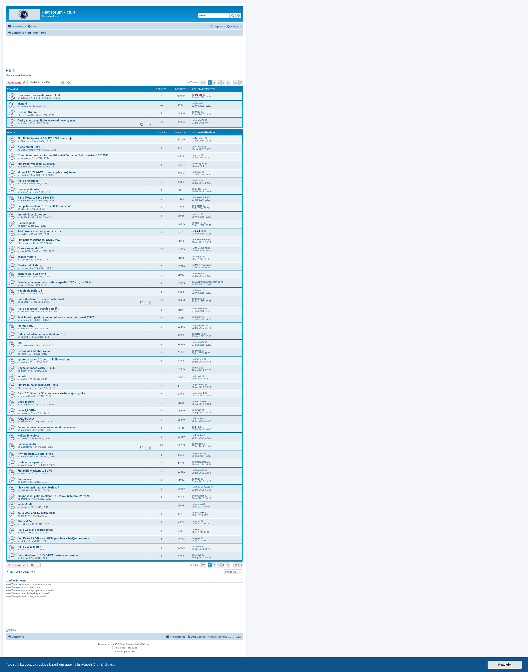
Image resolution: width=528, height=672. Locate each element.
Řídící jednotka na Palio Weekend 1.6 (41, 334)
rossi (197, 155)
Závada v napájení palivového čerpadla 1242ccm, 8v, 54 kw (55, 282)
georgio (24, 507)
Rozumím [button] (504, 664)
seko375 (199, 189)
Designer (199, 163)
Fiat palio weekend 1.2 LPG (35, 470)
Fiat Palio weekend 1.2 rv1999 (36, 163)
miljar (197, 112)
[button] (203, 82)
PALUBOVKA (26, 418)
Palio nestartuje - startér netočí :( (38, 308)
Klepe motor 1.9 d (29, 146)
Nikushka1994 (28, 311)
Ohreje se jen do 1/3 (30, 248)
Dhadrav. (25, 141)
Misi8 (23, 183)
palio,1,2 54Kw (27, 410)
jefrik (197, 529)
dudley (24, 123)
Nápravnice (25, 479)
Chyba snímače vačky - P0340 (36, 368)
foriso (23, 293)
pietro (198, 103)
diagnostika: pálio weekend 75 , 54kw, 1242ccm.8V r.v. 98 (54, 496)
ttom (197, 427)
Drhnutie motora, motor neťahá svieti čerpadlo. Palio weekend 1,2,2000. (63, 155)
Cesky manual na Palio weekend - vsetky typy (46, 120)
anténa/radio (25, 504)
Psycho (199, 418)
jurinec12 (29, 388)
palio (23, 226)
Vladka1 (199, 146)
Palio (10, 70)
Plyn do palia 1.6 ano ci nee (35, 453)
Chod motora (26, 401)
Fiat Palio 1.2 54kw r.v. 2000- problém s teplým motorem (53, 538)
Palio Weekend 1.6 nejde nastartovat (41, 299)
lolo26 (23, 106)
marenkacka (27, 200)
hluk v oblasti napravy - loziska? (38, 487)
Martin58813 (27, 251)
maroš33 (25, 430)
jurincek (24, 490)
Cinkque (199, 359)
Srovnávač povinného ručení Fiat (39, 95)
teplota (22, 376)
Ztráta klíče (25, 521)
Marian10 (199, 470)
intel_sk (199, 231)
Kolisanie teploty (28, 435)
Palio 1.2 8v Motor (29, 546)
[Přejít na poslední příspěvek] (204, 95)
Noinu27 (29, 115)
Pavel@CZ (26, 268)
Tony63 (24, 259)
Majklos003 (26, 447)
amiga (198, 410)
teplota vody (25, 325)
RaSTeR (25, 217)
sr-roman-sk (27, 345)
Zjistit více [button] (108, 664)
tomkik (24, 328)
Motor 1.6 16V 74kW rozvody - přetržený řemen (47, 172)
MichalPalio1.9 (28, 149)
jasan (27, 243)
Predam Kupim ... (29, 112)
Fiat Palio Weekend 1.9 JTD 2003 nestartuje (45, 138)
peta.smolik (24, 75)
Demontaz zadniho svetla (34, 351)
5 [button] (228, 82)
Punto (57, 98)
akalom (24, 276)
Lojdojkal (25, 524)
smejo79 (25, 192)
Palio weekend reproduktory (35, 529)
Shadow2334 (27, 175)
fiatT (23, 285)
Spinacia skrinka (28, 189)
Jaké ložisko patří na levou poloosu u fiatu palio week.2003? (56, 317)
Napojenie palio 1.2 (30, 290)
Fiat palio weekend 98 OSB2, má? (39, 239)
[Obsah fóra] (24, 13)
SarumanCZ (27, 166)
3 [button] (218, 82)
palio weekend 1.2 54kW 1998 (36, 512)
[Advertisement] (124, 51)
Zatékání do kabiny (30, 265)
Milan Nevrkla (202, 265)
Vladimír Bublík (202, 487)
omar (197, 521)
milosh (24, 98)
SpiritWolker (201, 239)
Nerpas (24, 158)
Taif (22, 549)
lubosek (24, 302)
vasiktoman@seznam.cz (207, 282)
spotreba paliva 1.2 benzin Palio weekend (44, 359)
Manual (22, 103)
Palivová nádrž (27, 444)
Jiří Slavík (26, 421)
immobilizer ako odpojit (33, 214)
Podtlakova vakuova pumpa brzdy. (39, 231)
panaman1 (200, 325)
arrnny (24, 320)
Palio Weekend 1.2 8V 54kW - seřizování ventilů (48, 555)
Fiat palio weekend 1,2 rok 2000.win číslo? (45, 206)
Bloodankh (200, 308)
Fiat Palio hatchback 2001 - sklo (38, 384)
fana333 (199, 453)
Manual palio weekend (32, 273)
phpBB (114, 644)
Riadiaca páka (26, 223)
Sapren (24, 209)
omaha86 (199, 120)
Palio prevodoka (28, 180)
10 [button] (236, 82)
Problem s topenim (30, 462)
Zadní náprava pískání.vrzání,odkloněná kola (46, 427)
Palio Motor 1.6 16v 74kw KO (36, 197)
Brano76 (25, 438)
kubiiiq (198, 172)
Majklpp (24, 234)
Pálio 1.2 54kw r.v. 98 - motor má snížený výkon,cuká (51, 393)
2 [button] (214, 82)
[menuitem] (32, 26)
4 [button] (223, 82)
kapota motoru (27, 256)
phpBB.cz (132, 648)
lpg (20, 342)
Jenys (198, 546)
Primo (23, 354)
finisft (23, 515)
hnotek (198, 290)
